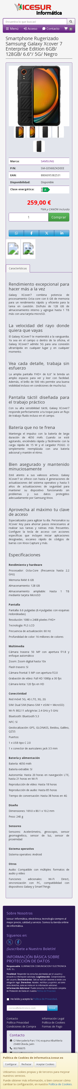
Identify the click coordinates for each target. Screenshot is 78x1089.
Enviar (52, 1007)
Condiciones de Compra (21, 1026)
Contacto (52, 29)
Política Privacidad (18, 1022)
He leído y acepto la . (34, 999)
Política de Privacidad (46, 991)
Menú (13, 29)
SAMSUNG (47, 161)
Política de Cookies (60, 1084)
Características (18, 268)
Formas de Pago (52, 1026)
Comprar (58, 217)
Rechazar (26, 1064)
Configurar (11, 1064)
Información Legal (53, 1018)
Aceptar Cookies (45, 1064)
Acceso (32, 29)
